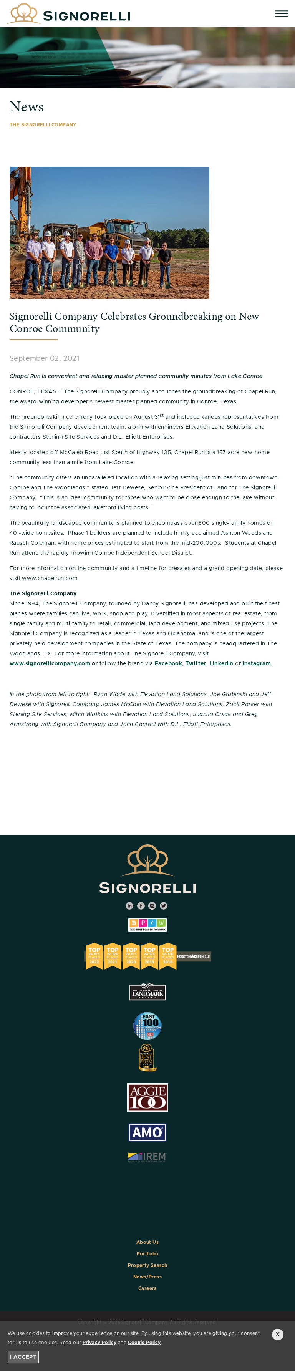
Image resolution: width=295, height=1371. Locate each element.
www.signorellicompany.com (50, 663)
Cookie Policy (144, 1342)
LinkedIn (222, 663)
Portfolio (148, 1254)
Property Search (147, 1265)
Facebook (168, 663)
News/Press (147, 1277)
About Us (147, 1242)
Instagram (256, 663)
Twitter (196, 663)
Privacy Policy (100, 1342)
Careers (147, 1288)
